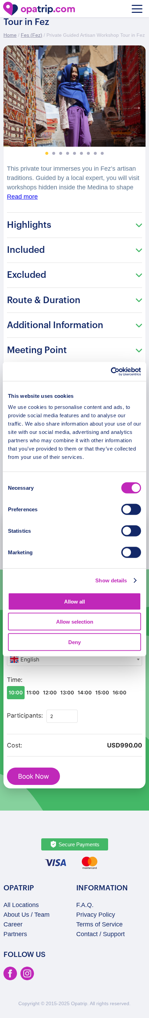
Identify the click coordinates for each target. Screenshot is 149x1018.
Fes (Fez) (31, 35)
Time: (15, 679)
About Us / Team (26, 914)
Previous (13, 104)
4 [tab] (67, 153)
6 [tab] (81, 153)
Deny (74, 642)
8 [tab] (95, 153)
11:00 (33, 692)
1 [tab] (46, 153)
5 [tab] (74, 153)
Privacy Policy (95, 914)
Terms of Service (99, 924)
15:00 (102, 692)
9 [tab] (102, 153)
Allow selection (74, 622)
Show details (111, 580)
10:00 (16, 692)
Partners (15, 934)
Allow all (74, 601)
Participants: (25, 715)
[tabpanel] (74, 96)
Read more (22, 196)
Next (135, 104)
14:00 (85, 692)
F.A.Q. (85, 904)
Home (10, 35)
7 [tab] (88, 153)
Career (13, 924)
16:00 (119, 692)
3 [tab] (60, 153)
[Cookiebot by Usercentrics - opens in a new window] (110, 371)
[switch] (131, 509)
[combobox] (74, 659)
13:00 (67, 692)
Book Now (33, 776)
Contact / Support (100, 934)
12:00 (50, 692)
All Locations (21, 904)
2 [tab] (53, 153)
